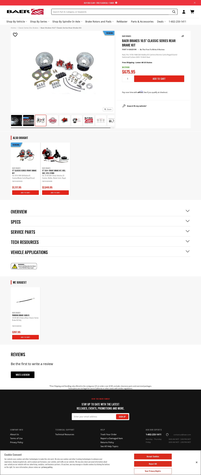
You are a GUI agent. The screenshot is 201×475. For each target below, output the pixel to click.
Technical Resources (64, 434)
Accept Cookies (153, 456)
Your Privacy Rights (153, 471)
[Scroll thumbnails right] (113, 120)
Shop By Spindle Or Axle (66, 21)
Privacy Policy (16, 442)
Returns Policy (107, 442)
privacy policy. (47, 467)
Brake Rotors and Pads (98, 21)
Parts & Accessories (142, 21)
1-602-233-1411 (177, 21)
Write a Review (23, 374)
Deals (160, 21)
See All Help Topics (109, 446)
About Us (14, 434)
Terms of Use (16, 438)
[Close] (197, 462)
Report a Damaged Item (111, 438)
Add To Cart (159, 78)
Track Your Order (108, 434)
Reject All (153, 463)
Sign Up (122, 416)
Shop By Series (38, 21)
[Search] (173, 12)
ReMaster (122, 21)
